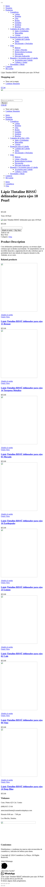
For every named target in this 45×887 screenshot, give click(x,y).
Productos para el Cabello (19, 37)
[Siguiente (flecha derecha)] (4, 885)
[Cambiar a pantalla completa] (4, 883)
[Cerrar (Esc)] (9, 883)
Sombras (18, 25)
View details (5, 208)
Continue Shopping (13, 84)
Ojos (16, 18)
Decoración (19, 54)
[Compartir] (6, 883)
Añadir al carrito (7, 230)
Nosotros (9, 8)
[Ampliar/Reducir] (2, 883)
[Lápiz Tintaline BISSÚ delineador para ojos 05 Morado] (19, 444)
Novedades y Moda (17, 64)
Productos (9, 10)
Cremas (17, 35)
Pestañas (18, 16)
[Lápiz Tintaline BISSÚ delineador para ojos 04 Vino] (19, 710)
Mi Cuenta (9, 69)
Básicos (17, 48)
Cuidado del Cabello (22, 39)
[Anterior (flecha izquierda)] (2, 885)
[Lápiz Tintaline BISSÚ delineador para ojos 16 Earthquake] (19, 510)
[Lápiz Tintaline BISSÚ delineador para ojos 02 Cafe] (19, 643)
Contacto (9, 66)
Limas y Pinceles (21, 50)
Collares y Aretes (21, 62)
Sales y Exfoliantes (22, 31)
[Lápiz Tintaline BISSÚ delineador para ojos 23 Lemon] (19, 577)
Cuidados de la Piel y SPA (19, 29)
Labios (17, 14)
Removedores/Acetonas (23, 52)
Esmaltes (18, 23)
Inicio (8, 6)
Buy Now (18, 230)
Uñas (12, 46)
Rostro (17, 20)
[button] (3, 87)
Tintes (17, 41)
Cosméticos (14, 12)
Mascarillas (19, 33)
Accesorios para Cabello (24, 60)
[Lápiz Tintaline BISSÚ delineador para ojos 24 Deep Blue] (19, 776)
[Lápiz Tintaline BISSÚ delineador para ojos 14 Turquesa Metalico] (19, 377)
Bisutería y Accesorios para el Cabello (24, 58)
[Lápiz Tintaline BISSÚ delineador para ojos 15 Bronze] (19, 311)
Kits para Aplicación (22, 56)
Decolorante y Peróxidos (24, 43)
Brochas (18, 27)
